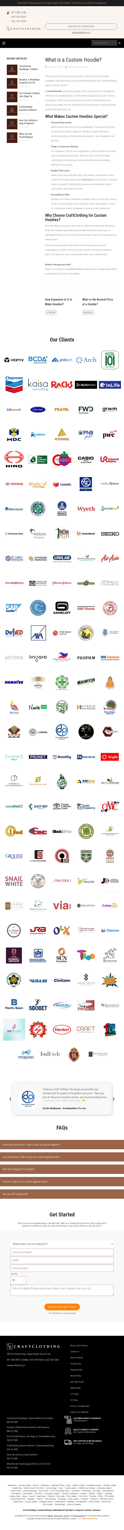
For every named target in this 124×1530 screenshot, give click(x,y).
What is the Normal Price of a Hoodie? (97, 302)
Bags (69, 1485)
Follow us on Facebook (79, 1412)
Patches (51, 1496)
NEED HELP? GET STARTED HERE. (81, 26)
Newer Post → (88, 312)
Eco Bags (96, 1491)
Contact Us (74, 1351)
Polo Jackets (72, 1496)
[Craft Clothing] (24, 29)
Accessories (12, 1485)
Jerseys (99, 1493)
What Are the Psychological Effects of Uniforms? (29, 135)
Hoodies (83, 1493)
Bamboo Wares (79, 1485)
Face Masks (16, 1493)
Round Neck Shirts (18, 1499)
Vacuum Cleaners (74, 1504)
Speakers (31, 1499)
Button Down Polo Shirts (34, 1488)
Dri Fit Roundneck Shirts (60, 1491)
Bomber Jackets (110, 1485)
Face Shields (28, 1493)
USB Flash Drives (106, 1499)
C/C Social (74, 1394)
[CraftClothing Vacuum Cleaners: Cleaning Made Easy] (12, 110)
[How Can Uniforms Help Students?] (12, 124)
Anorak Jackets (25, 1485)
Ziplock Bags (60, 1504)
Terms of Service (76, 1358)
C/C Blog (74, 1400)
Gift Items (38, 1493)
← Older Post (51, 312)
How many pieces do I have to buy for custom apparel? (31, 1144)
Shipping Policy (76, 1370)
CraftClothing (87, 179)
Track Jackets (73, 1499)
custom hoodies (75, 269)
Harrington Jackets (52, 1493)
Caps (61, 1488)
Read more (24, 73)
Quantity (14, 1274)
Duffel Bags (86, 1491)
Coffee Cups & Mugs (87, 1488)
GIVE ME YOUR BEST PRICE (62, 1307)
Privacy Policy (75, 1364)
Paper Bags (41, 1496)
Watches (71, 1502)
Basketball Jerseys (94, 1485)
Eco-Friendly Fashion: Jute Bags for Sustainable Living (29, 95)
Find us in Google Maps (79, 1406)
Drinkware (76, 1491)
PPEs (100, 1496)
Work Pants (106, 1502)
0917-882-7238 (18, 12)
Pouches (93, 1496)
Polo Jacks (60, 1496)
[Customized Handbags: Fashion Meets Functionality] (12, 70)
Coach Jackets (71, 1488)
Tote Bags (62, 1499)
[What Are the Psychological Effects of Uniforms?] (12, 137)
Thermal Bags (50, 1499)
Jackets (92, 1493)
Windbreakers (81, 1502)
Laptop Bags (15, 1496)
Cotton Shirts (16, 1491)
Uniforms (94, 1499)
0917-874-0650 (18, 16)
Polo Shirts (83, 1496)
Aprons (36, 1485)
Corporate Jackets (104, 1488)
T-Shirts (39, 1499)
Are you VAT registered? (15, 1194)
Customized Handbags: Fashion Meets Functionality (29, 68)
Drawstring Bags (30, 1491)
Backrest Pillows (58, 1485)
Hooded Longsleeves (70, 1493)
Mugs (24, 1496)
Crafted (80, 1518)
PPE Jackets (109, 1496)
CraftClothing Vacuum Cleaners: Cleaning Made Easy (29, 108)
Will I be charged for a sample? (19, 1169)
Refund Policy (75, 1376)
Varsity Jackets (31, 1502)
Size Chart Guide (76, 1382)
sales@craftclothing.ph (81, 32)
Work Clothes (94, 1502)
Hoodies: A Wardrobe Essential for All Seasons (29, 81)
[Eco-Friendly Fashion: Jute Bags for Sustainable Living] (12, 97)
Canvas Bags (51, 1488)
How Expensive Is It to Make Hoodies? (58, 302)
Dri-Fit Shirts (44, 1491)
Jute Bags (108, 1493)
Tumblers (84, 1499)
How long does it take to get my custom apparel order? (31, 1157)
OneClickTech (92, 1518)
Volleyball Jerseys (46, 1502)
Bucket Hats (17, 1488)
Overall (31, 1496)
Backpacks (45, 1485)
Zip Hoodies (48, 1504)
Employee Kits (108, 1491)
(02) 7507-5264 (18, 21)
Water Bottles (60, 1502)
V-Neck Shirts (18, 1502)
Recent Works (75, 1388)
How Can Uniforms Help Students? (28, 122)
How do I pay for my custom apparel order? (25, 1181)
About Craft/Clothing (78, 1345)
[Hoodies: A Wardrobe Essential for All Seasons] (12, 83)
